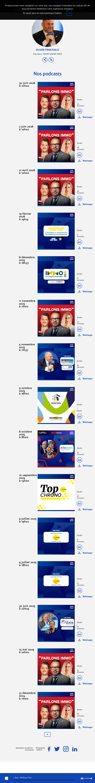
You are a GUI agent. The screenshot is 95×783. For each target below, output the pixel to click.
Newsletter (20, 748)
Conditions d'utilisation (29, 749)
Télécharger (88, 117)
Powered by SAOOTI (40, 749)
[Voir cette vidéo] (79, 111)
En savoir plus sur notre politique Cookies (42, 13)
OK (69, 13)
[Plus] (47, 734)
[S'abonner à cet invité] (51, 59)
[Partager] (45, 59)
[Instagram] (66, 749)
